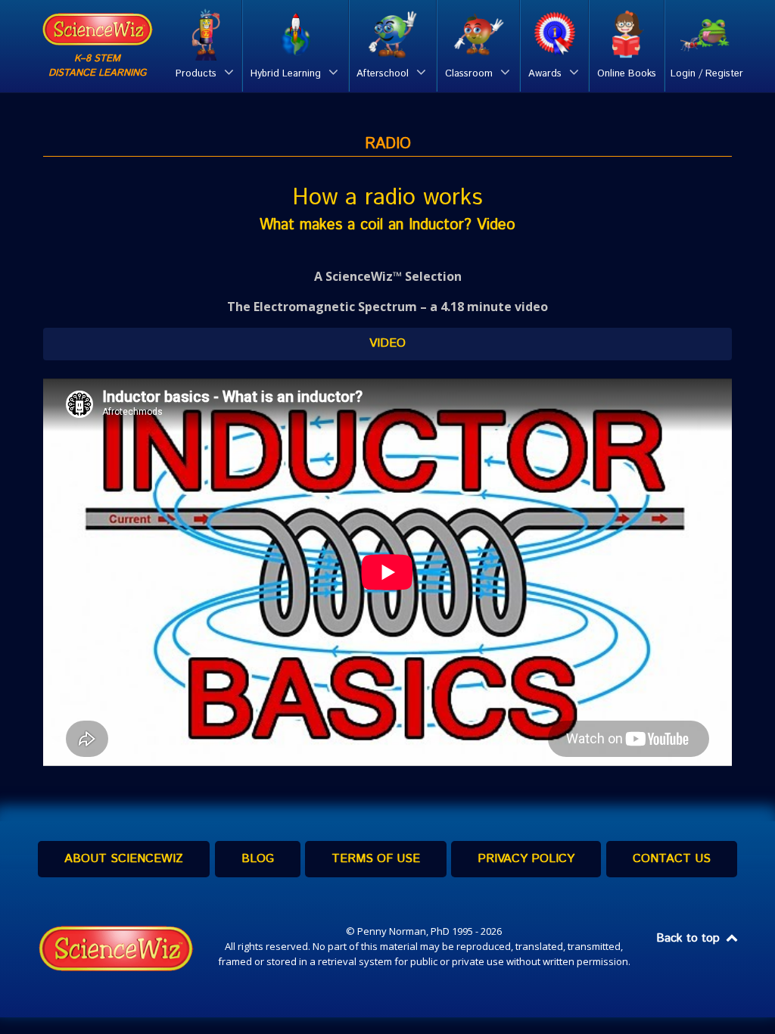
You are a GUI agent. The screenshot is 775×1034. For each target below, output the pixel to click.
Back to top (690, 938)
